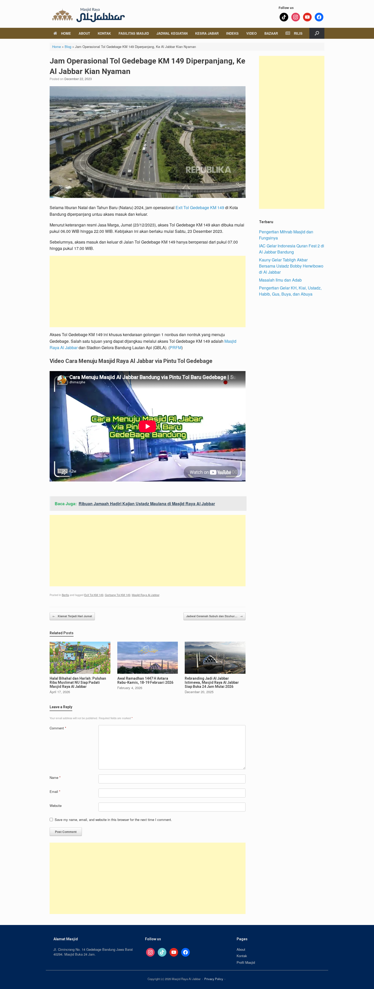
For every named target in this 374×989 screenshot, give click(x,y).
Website (56, 805)
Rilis (298, 33)
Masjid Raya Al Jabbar (145, 595)
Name (55, 777)
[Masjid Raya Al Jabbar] (88, 14)
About (84, 33)
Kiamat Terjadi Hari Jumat (72, 616)
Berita (65, 595)
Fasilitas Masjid (134, 33)
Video (251, 33)
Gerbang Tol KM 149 (117, 595)
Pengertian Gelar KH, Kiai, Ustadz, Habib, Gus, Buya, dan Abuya (290, 291)
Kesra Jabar (207, 33)
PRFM (175, 347)
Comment (58, 728)
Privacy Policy (213, 979)
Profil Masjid (246, 962)
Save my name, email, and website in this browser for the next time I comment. (113, 819)
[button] (316, 33)
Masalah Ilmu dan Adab (280, 280)
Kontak (104, 33)
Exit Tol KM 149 (93, 595)
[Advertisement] (148, 291)
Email (55, 791)
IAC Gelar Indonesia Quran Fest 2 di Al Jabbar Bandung (291, 249)
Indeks (232, 33)
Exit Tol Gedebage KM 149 (200, 207)
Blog (68, 46)
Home (66, 33)
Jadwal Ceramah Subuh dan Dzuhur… (214, 616)
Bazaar (271, 33)
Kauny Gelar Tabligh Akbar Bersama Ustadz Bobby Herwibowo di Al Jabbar (291, 266)
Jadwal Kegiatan (172, 33)
